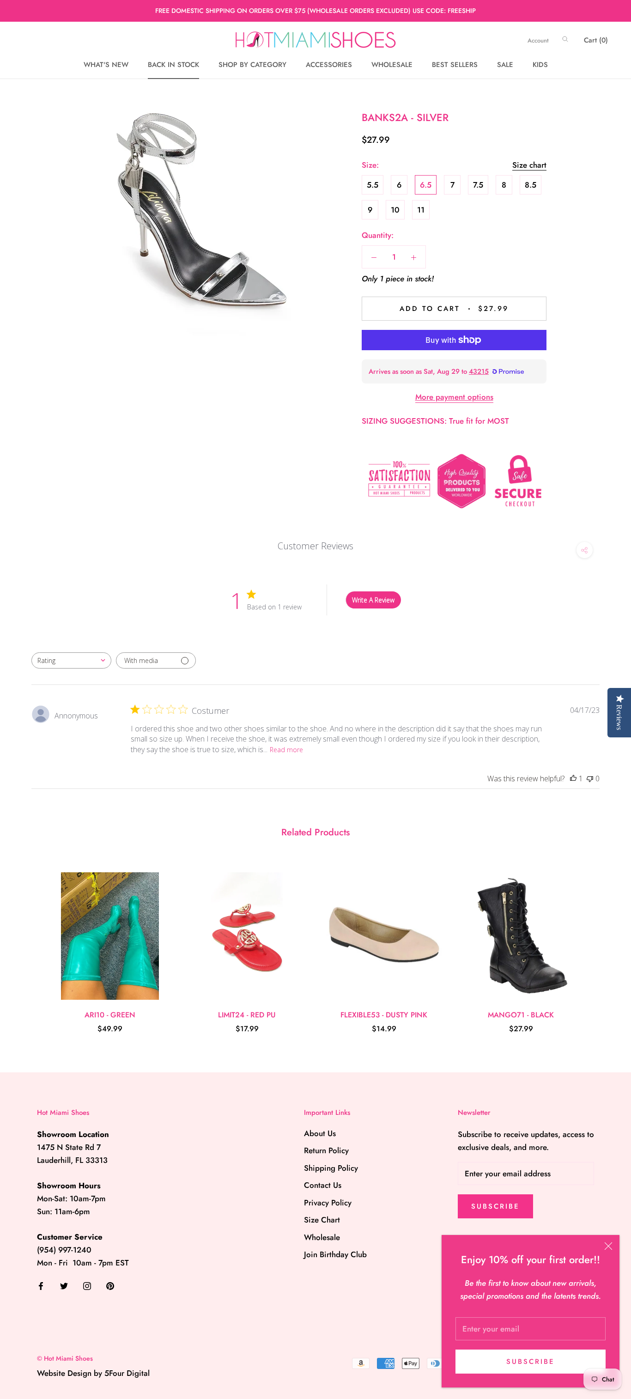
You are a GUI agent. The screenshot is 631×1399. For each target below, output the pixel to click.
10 (395, 209)
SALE (505, 65)
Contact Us (322, 1185)
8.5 (530, 184)
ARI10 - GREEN (110, 1015)
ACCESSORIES (329, 65)
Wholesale (322, 1237)
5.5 (372, 184)
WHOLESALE (392, 65)
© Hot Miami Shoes (65, 1358)
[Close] (608, 1246)
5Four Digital (127, 1373)
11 (421, 209)
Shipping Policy (331, 1168)
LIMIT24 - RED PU (247, 1015)
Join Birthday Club (335, 1254)
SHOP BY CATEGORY (252, 65)
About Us (320, 1133)
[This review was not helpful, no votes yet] (590, 778)
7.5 (478, 184)
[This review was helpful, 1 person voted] (573, 778)
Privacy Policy (328, 1202)
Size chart (529, 164)
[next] (602, 943)
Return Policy (326, 1150)
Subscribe (530, 1361)
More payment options (454, 396)
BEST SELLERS (455, 65)
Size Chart (322, 1219)
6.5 (425, 184)
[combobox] (71, 660)
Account (538, 40)
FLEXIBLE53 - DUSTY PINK (383, 1015)
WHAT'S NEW (106, 65)
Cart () (596, 40)
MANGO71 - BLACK (521, 1015)
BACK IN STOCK (173, 65)
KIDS (540, 65)
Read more (286, 749)
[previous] (28, 943)
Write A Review (373, 600)
